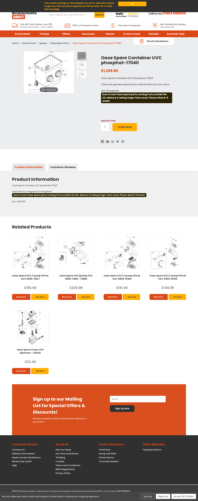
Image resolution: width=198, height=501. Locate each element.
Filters (66, 34)
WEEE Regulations (65, 469)
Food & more (131, 34)
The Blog (60, 457)
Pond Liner (104, 449)
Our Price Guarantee (67, 453)
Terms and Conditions (68, 465)
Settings (147, 496)
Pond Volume (106, 457)
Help (14, 465)
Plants (110, 34)
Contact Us (18, 449)
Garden (154, 34)
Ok (132, 3)
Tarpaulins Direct (151, 449)
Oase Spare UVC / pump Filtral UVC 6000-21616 (122, 277)
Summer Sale (176, 34)
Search (99, 14)
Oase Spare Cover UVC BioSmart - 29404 (30, 351)
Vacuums (88, 34)
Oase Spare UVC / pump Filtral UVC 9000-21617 (30, 277)
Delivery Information (23, 453)
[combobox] (70, 15)
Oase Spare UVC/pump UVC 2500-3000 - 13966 (76, 277)
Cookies (60, 461)
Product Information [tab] (29, 167)
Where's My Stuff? (22, 461)
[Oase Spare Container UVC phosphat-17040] (81, 56)
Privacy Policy (63, 473)
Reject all (163, 496)
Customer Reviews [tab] (63, 167)
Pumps (44, 34)
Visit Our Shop (63, 449)
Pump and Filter (107, 453)
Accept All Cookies (184, 496)
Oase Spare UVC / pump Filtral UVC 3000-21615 (167, 277)
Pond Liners (22, 34)
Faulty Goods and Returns (26, 457)
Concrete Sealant (109, 461)
